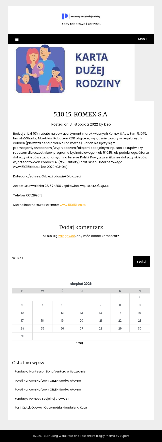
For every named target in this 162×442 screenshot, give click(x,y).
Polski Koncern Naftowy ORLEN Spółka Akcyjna (48, 380)
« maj (79, 343)
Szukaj (17, 258)
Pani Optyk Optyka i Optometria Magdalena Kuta (51, 407)
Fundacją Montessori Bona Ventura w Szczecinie (50, 371)
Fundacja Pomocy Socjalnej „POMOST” (42, 398)
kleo (107, 124)
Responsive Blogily (92, 436)
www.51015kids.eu (73, 205)
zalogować (66, 236)
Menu (142, 39)
